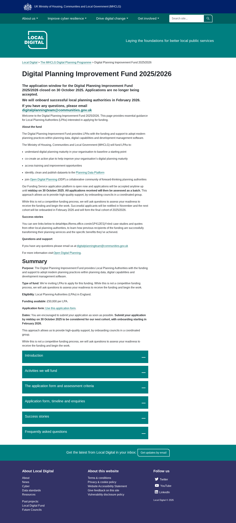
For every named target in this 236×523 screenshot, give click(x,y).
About (25, 477)
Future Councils (32, 509)
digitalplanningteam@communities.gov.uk (57, 110)
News (25, 482)
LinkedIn (164, 492)
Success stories (37, 416)
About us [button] (28, 18)
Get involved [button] (147, 18)
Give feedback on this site (103, 490)
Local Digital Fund (33, 505)
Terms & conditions (99, 477)
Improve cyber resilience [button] (66, 18)
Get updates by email (154, 452)
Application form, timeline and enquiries (55, 401)
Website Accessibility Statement (107, 486)
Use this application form (60, 308)
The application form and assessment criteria (59, 386)
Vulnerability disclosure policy (106, 494)
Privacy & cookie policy (102, 482)
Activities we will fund (41, 371)
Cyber (26, 486)
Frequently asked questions (46, 431)
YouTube (165, 485)
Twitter (164, 479)
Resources (28, 494)
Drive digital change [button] (111, 18)
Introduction (34, 355)
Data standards (31, 490)
